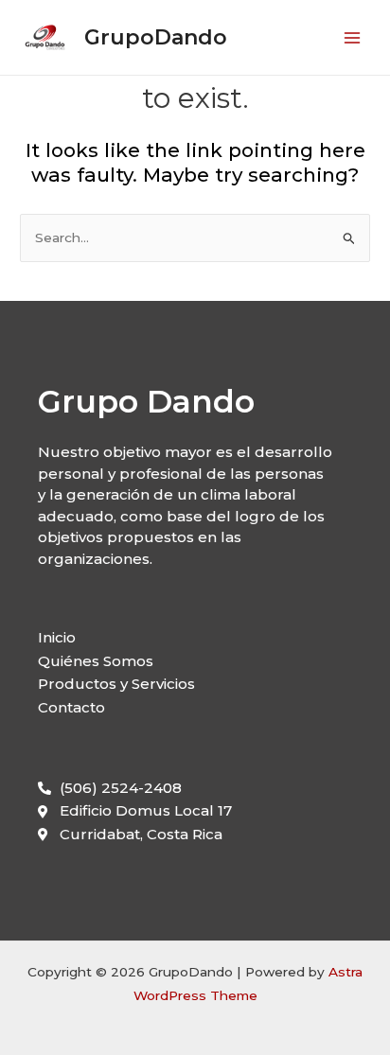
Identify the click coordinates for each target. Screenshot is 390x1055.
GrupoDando (155, 37)
